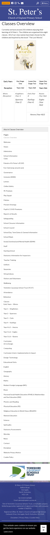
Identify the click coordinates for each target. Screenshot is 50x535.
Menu (45, 3)
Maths (6, 381)
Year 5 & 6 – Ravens (11, 336)
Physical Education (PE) (12, 406)
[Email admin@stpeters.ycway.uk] (22, 3)
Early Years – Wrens (11, 304)
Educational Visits (10, 362)
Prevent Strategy (10, 205)
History (6, 376)
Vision (6, 147)
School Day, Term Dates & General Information (20, 232)
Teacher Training (10, 260)
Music (6, 390)
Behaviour (7, 297)
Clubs (6, 159)
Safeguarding (8, 219)
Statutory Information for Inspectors (17, 255)
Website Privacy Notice (12, 452)
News (6, 439)
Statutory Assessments (12, 429)
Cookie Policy (8, 457)
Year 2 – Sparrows (10, 313)
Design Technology (11, 358)
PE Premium (8, 191)
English (6, 367)
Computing (8, 348)
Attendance (8, 292)
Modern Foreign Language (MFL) (15, 385)
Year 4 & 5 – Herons (11, 327)
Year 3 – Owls (9, 318)
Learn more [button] (8, 531)
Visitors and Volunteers (12, 278)
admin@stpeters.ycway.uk (27, 500)
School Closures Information (14, 223)
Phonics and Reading (11, 402)
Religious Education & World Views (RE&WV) (20, 411)
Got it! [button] (43, 528)
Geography (8, 371)
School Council (9, 228)
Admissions (8, 151)
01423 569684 (26, 498)
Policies (6, 200)
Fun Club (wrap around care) (14, 168)
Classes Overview (10, 137)
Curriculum (8, 341)
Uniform (6, 265)
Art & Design (8, 344)
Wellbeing (7, 283)
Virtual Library (9, 274)
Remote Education (10, 416)
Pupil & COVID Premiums (13, 209)
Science (6, 420)
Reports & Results (10, 214)
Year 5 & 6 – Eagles (10, 332)
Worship (7, 434)
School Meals (8, 237)
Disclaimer (7, 448)
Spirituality (7, 425)
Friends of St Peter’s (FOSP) (14, 163)
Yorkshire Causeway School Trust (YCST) (18, 288)
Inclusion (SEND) (10, 177)
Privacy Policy (24, 518)
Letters (6, 182)
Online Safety (9, 186)
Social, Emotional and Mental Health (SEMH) (19, 242)
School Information (10, 156)
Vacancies (7, 269)
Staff (5, 246)
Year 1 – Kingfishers (11, 309)
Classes (6, 302)
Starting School (9, 251)
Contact (7, 443)
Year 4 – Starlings (10, 323)
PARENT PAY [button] (6, 3)
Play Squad (8, 195)
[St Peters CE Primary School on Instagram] (16, 3)
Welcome (7, 142)
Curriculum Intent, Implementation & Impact (20, 353)
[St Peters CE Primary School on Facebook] (12, 3)
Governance (8, 172)
